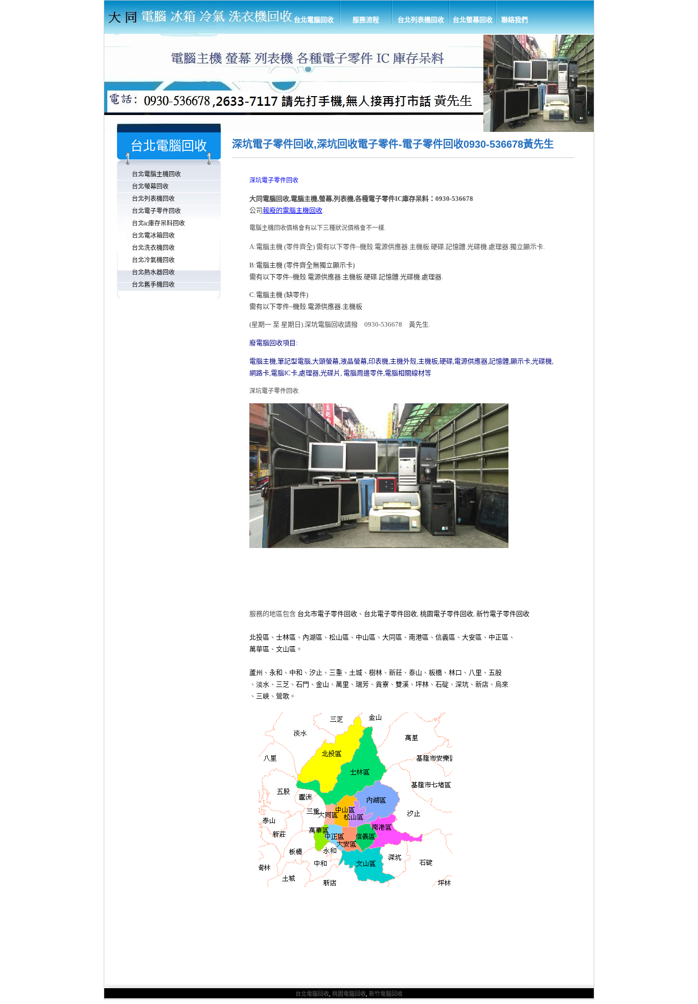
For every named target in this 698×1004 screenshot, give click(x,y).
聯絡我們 (514, 20)
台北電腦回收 (314, 20)
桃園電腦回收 (349, 994)
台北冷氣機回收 (153, 260)
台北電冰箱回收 (153, 235)
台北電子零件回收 (156, 211)
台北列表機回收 (421, 20)
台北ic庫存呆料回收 (158, 223)
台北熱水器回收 (153, 272)
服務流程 (366, 20)
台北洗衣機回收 (153, 248)
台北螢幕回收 (473, 20)
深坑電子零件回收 (273, 180)
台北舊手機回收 (153, 284)
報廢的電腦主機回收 (292, 210)
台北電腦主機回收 (156, 174)
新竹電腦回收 (386, 994)
